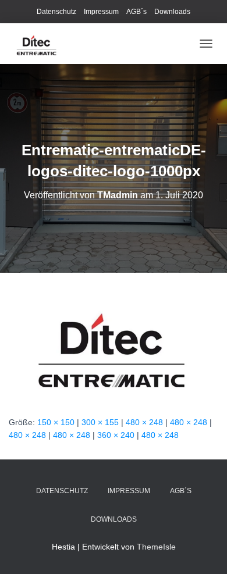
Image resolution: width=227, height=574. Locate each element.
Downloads (172, 12)
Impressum (101, 12)
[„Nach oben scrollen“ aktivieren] (204, 550)
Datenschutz (56, 12)
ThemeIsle (156, 546)
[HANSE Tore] (41, 43)
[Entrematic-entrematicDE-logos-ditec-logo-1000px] (113, 343)
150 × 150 (56, 422)
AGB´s (136, 12)
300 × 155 (100, 422)
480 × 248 (144, 422)
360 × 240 (115, 435)
